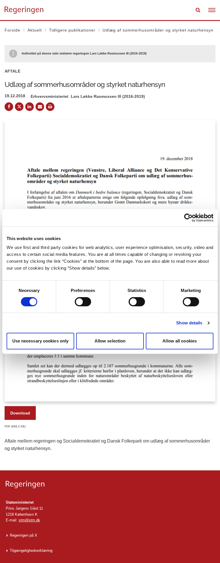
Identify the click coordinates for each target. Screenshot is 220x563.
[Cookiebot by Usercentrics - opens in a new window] (188, 217)
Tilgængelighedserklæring (31, 550)
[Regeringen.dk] (110, 484)
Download (20, 413)
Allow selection (110, 340)
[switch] (83, 301)
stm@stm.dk (29, 520)
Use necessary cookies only (40, 340)
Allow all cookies (179, 340)
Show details (189, 322)
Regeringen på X (23, 535)
